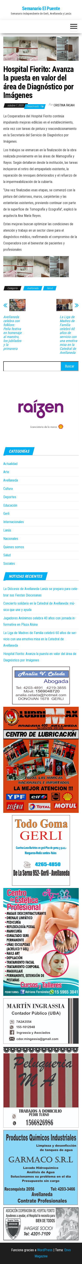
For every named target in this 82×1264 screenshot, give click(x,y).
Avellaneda (32, 288)
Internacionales (13, 522)
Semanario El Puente (41, 8)
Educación (10, 505)
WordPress (44, 1250)
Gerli (6, 513)
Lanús (7, 530)
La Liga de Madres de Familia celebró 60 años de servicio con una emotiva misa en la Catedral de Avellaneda (68, 335)
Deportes (9, 497)
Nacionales (10, 539)
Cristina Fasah (64, 105)
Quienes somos (13, 547)
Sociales (9, 563)
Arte (6, 472)
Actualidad (10, 464)
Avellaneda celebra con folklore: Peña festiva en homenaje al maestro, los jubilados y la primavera (12, 333)
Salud (50, 288)
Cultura (8, 489)
